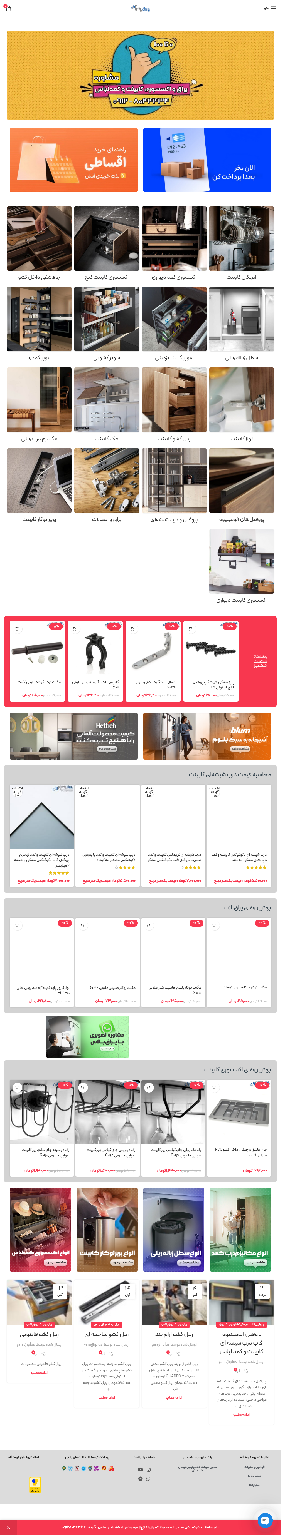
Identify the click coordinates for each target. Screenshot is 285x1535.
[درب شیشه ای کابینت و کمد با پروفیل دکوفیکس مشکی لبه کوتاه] (107, 817)
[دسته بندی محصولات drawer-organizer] (39, 245)
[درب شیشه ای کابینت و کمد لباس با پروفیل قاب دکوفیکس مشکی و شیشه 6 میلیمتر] (42, 817)
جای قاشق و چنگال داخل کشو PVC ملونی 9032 (241, 1152)
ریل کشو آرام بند (174, 1334)
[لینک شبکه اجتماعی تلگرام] (140, 1478)
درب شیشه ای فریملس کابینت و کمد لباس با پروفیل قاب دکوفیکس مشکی (173, 857)
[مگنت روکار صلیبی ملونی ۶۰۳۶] (107, 950)
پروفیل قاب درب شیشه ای (248, 1324)
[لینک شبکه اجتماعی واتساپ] (148, 1478)
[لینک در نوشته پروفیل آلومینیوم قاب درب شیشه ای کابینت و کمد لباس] (241, 1302)
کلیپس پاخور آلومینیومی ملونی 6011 (95, 685)
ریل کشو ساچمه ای (106, 1334)
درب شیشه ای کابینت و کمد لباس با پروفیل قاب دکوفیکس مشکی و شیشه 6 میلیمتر (42, 860)
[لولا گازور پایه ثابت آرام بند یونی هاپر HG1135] (42, 950)
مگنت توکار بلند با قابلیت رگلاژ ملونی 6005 (174, 990)
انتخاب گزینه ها (215, 792)
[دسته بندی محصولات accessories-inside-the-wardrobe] (174, 245)
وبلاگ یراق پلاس (171, 1324)
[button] (191, 629)
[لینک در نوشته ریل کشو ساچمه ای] (106, 1302)
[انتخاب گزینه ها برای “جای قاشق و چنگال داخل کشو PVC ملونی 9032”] (215, 1088)
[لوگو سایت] (140, 8)
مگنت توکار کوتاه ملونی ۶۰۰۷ (39, 682)
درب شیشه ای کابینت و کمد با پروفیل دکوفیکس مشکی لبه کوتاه (109, 857)
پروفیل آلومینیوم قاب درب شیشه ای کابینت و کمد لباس (241, 1343)
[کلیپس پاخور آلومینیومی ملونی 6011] (95, 648)
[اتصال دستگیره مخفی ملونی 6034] (153, 648)
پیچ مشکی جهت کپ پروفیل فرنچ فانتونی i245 (213, 685)
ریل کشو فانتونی (39, 1334)
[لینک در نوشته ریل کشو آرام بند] (174, 1302)
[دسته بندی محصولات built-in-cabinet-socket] (39, 487)
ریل (184, 1324)
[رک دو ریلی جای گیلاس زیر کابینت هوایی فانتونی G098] (107, 1112)
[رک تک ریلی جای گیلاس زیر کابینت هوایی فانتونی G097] (173, 1112)
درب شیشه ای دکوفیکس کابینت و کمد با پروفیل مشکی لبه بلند (239, 857)
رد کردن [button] (8, 1527)
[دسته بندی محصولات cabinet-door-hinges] (241, 406)
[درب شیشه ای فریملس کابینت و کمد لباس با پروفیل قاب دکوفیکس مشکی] (173, 817)
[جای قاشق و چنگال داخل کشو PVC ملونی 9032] (239, 1112)
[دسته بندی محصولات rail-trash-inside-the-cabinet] (241, 326)
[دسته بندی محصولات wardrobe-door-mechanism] (39, 406)
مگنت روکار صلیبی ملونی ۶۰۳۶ (113, 988)
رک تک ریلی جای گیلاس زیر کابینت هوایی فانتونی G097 (176, 1152)
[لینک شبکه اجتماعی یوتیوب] (140, 1470)
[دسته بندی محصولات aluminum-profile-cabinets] (241, 487)
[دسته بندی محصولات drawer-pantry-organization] (106, 326)
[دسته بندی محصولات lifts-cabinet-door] (106, 406)
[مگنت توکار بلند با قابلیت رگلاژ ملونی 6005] (173, 949)
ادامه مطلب (241, 1414)
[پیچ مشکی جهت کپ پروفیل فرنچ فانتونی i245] (211, 648)
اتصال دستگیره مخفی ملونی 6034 (155, 685)
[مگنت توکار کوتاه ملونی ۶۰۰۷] (37, 648)
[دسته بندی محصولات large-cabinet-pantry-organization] (39, 326)
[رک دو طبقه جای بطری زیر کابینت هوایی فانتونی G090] (42, 1112)
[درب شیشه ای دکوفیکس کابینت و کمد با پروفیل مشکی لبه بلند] (239, 817)
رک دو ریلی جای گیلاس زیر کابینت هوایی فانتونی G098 (111, 1152)
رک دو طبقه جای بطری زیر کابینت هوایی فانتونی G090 (46, 1152)
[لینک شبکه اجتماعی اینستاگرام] (148, 1470)
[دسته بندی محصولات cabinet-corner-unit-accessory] (106, 245)
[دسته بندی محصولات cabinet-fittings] (106, 487)
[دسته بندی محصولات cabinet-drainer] (241, 245)
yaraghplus (228, 1362)
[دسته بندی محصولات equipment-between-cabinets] (241, 568)
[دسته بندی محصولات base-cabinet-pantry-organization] (174, 326)
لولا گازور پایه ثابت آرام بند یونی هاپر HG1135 (43, 990)
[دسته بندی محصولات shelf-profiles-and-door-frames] (174, 487)
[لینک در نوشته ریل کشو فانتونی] (39, 1302)
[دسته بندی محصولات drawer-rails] (174, 406)
